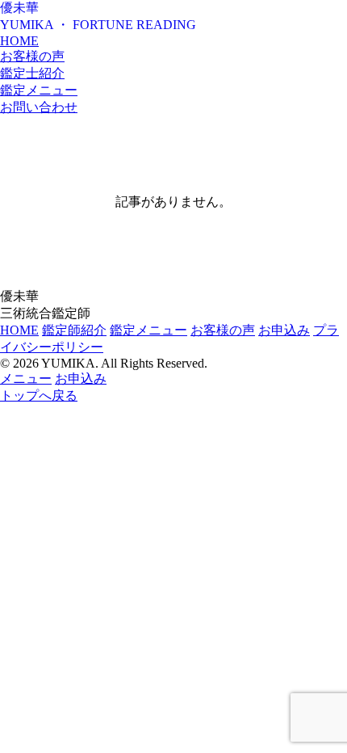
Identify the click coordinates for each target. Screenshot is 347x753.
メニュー (26, 378)
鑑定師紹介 (74, 330)
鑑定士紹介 (32, 73)
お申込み (284, 330)
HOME (19, 41)
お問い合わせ (38, 107)
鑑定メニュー (38, 90)
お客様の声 (32, 56)
